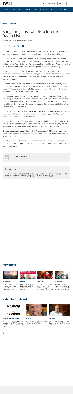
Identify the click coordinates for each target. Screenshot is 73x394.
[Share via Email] (22, 46)
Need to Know (56, 9)
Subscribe (62, 4)
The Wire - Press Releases (11, 318)
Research (26, 9)
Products (6, 9)
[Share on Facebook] (9, 46)
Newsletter (51, 4)
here (51, 176)
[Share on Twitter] (5, 46)
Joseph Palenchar (8, 41)
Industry (16, 9)
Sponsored (6, 281)
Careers (67, 9)
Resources (44, 9)
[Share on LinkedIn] (14, 46)
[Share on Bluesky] (18, 46)
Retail (35, 9)
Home (5, 23)
